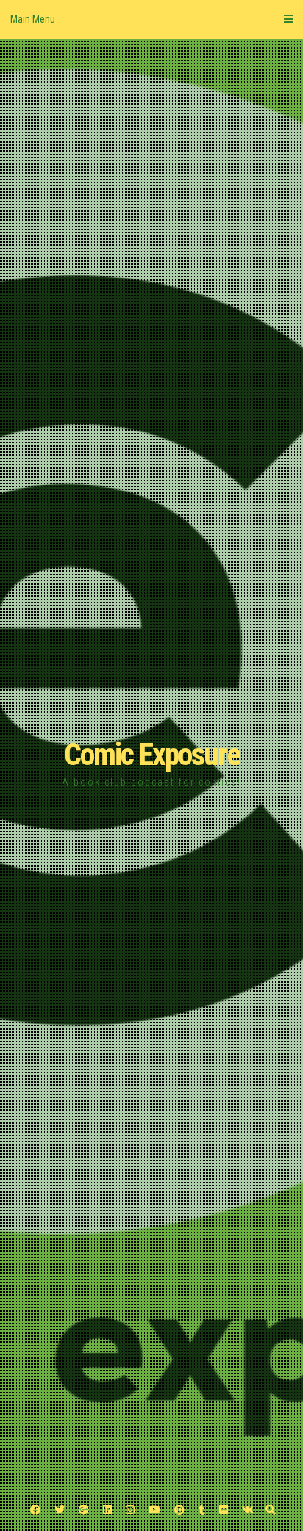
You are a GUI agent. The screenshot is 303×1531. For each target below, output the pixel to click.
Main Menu (32, 19)
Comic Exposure (152, 754)
